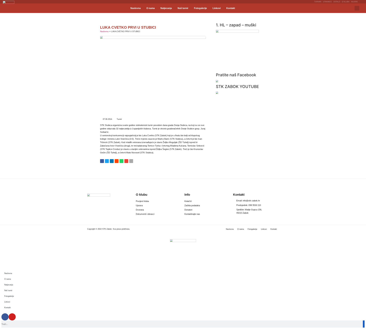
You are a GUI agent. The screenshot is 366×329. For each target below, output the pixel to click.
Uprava (139, 205)
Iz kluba (345, 2)
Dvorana (140, 209)
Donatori (188, 209)
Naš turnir (183, 8)
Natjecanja (166, 8)
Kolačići (188, 201)
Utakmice (327, 2)
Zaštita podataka (192, 205)
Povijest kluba (142, 201)
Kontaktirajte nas (192, 214)
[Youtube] (12, 316)
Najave (354, 2)
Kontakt (230, 8)
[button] (357, 8)
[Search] (364, 324)
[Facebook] (5, 316)
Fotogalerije (200, 8)
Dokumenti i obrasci (145, 214)
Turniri (317, 2)
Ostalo (336, 2)
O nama (150, 8)
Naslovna (135, 8)
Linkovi (217, 8)
